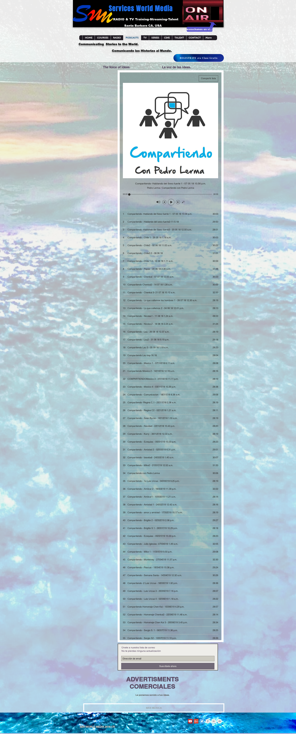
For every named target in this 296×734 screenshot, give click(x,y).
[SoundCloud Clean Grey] (219, 721)
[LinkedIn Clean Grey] (213, 721)
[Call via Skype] (216, 43)
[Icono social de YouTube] (190, 721)
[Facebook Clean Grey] (208, 721)
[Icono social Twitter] (202, 721)
